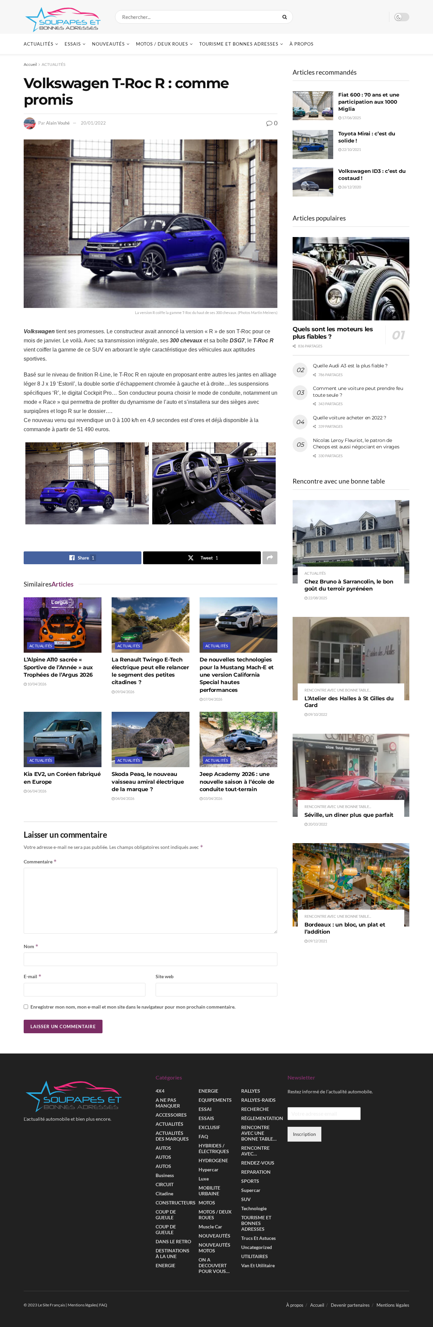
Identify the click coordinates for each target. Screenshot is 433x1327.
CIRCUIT (165, 1184)
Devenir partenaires (350, 1305)
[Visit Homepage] (63, 17)
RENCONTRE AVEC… (255, 1150)
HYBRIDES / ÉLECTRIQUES (214, 1148)
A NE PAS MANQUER (168, 1103)
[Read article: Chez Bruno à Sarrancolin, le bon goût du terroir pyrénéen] (351, 541)
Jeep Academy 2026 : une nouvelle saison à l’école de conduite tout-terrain (237, 781)
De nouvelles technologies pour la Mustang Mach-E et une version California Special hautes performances (237, 674)
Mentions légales (393, 1305)
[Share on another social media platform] (270, 557)
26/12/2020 (351, 187)
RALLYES (250, 1091)
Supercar (250, 1190)
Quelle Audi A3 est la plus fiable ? (350, 366)
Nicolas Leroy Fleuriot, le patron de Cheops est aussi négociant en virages (356, 443)
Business (165, 1175)
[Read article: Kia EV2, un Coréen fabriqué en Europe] (62, 739)
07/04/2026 (212, 699)
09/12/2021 (317, 941)
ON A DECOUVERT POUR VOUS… (214, 1265)
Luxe (204, 1178)
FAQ (203, 1136)
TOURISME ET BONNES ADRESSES (238, 44)
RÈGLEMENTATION (262, 1118)
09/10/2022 (317, 714)
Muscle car (210, 1226)
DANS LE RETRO (173, 1241)
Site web (165, 976)
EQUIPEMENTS (215, 1100)
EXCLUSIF (209, 1127)
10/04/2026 (36, 684)
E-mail (33, 976)
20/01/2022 (93, 123)
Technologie (254, 1208)
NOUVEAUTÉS (108, 44)
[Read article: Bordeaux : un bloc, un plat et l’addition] (351, 885)
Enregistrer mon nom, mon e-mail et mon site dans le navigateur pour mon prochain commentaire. (132, 1007)
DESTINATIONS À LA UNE (172, 1253)
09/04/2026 (124, 691)
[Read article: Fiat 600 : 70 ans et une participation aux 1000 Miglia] (313, 105)
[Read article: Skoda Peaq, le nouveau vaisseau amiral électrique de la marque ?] (150, 739)
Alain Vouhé (58, 123)
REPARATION (256, 1172)
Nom (31, 946)
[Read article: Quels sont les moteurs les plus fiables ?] (351, 278)
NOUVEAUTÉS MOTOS (214, 1247)
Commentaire (40, 861)
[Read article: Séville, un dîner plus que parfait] (351, 775)
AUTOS (163, 1148)
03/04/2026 (212, 798)
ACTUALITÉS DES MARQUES (172, 1136)
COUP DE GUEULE (166, 1214)
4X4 (160, 1091)
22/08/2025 (317, 598)
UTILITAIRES (254, 1256)
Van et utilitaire (258, 1265)
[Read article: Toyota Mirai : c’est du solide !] (313, 144)
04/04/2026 (124, 798)
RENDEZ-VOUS (257, 1163)
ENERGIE (165, 1265)
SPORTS (250, 1181)
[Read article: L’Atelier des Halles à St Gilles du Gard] (351, 658)
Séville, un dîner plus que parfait (348, 815)
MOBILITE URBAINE (209, 1190)
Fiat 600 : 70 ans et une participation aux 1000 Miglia (368, 102)
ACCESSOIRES (171, 1115)
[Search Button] (286, 17)
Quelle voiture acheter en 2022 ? (349, 418)
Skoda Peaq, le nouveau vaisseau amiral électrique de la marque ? (148, 781)
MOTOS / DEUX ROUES (162, 44)
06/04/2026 (36, 791)
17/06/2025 (351, 117)
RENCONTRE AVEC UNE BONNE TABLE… (259, 1133)
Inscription (304, 1134)
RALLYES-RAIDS (258, 1100)
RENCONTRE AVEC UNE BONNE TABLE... (337, 690)
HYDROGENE (213, 1160)
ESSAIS (73, 44)
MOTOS (207, 1202)
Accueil (30, 64)
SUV (246, 1199)
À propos (302, 44)
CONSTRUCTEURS (176, 1202)
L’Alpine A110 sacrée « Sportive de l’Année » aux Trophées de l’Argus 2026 (58, 667)
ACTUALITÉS (38, 44)
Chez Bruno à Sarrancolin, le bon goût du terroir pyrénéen (348, 585)
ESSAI (205, 1109)
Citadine (164, 1193)
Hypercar (209, 1169)
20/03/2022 (317, 824)
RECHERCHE (255, 1109)
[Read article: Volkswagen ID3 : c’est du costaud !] (313, 182)
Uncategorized (256, 1247)
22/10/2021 (351, 149)
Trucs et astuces (258, 1238)
